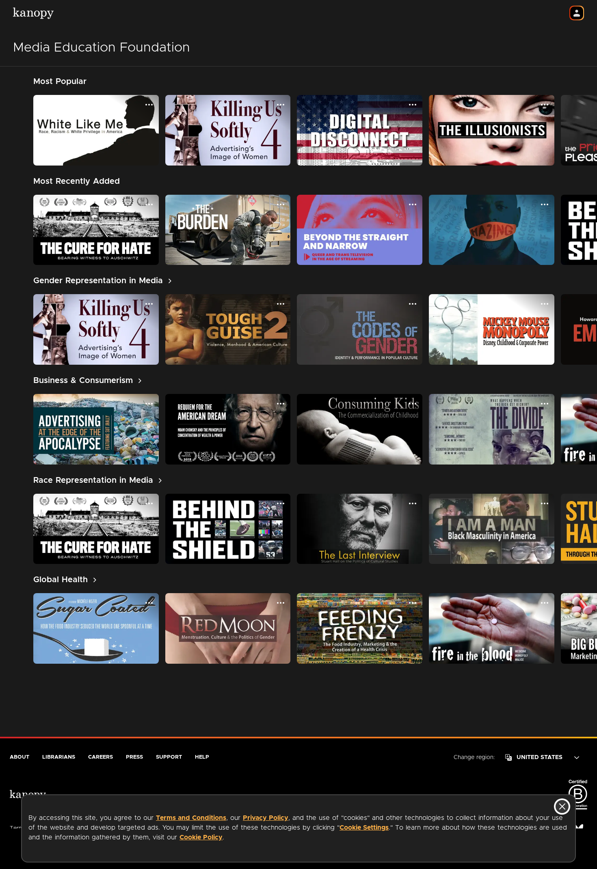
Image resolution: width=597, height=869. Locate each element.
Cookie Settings (364, 827)
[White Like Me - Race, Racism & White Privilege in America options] (149, 104)
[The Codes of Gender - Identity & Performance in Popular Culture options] (412, 303)
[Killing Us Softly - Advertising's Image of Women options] (280, 104)
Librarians (58, 757)
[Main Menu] (576, 13)
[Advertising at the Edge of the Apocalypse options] (149, 403)
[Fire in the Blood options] (544, 602)
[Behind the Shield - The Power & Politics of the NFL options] (280, 503)
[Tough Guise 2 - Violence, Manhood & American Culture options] (280, 303)
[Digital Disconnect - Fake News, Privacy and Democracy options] (412, 104)
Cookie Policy (201, 837)
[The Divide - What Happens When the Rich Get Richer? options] (544, 403)
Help (202, 757)
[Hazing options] (544, 204)
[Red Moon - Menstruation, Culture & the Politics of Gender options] (280, 602)
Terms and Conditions (191, 818)
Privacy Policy (265, 818)
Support (169, 757)
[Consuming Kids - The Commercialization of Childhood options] (412, 403)
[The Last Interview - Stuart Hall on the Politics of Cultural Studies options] (412, 503)
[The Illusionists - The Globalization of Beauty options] (544, 104)
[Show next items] (583, 130)
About (19, 757)
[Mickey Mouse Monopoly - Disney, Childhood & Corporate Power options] (544, 303)
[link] (102, 280)
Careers (100, 757)
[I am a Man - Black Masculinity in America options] (544, 503)
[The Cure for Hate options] (149, 204)
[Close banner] (562, 806)
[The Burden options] (280, 204)
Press (134, 757)
